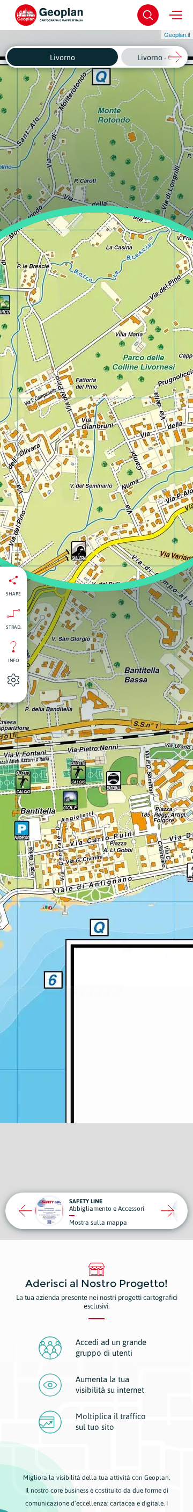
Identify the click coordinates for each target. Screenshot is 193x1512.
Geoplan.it (177, 34)
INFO (13, 660)
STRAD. (13, 627)
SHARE (13, 594)
